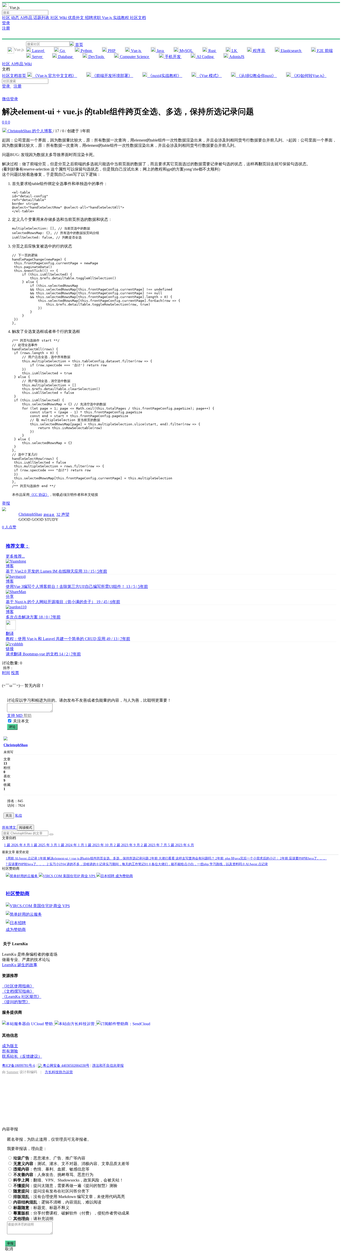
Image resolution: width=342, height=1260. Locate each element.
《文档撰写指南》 (18, 991)
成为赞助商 (124, 876)
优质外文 (76, 18)
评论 (12, 727)
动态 (15, 18)
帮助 (28, 715)
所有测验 (10, 1051)
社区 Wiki (59, 18)
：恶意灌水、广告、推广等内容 (49, 1158)
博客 (10, 566)
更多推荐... (15, 556)
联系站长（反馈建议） (22, 1056)
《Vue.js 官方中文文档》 (54, 76)
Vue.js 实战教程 (116, 18)
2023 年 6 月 (181, 845)
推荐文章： (18, 546)
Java (160, 51)
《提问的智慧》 (16, 1002)
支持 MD (15, 715)
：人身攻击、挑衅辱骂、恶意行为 (53, 1174)
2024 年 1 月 (71, 845)
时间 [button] (6, 673)
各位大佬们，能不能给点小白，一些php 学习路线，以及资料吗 (196, 864)
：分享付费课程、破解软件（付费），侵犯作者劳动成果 (71, 1213)
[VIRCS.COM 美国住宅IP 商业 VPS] (67, 876)
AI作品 (26, 18)
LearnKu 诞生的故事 (19, 965)
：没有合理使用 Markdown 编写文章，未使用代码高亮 (69, 1196)
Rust (212, 51)
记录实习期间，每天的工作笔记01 (123, 864)
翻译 (10, 633)
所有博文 (9, 827)
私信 (18, 815)
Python (86, 51)
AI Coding (205, 57)
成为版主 (10, 1046)
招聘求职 (93, 18)
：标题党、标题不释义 (41, 1207)
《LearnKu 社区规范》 (21, 996)
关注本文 (21, 721)
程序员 (259, 51)
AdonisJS (236, 57)
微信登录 (10, 99)
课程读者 (49, 514)
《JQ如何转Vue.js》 (308, 76)
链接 (10, 649)
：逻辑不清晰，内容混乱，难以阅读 (57, 1202)
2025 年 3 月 (44, 845)
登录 (6, 23)
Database (65, 57)
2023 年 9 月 (127, 845)
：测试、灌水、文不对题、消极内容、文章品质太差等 (71, 1163)
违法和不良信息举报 (108, 1065)
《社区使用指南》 (18, 986)
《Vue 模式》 (209, 76)
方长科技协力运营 (59, 1072)
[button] (51, 834)
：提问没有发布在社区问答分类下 (51, 1191)
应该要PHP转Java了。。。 (303, 858)
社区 (6, 18)
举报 (10, 1243)
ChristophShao (30, 514)
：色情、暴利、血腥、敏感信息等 (51, 1169)
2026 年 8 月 (17, 845)
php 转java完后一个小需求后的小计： (247, 858)
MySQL (186, 51)
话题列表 (41, 18)
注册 (6, 28)
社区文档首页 (14, 76)
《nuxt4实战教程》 (164, 76)
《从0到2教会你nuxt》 (256, 76)
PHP (111, 51)
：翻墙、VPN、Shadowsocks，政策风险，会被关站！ (68, 1180)
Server (37, 57)
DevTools (96, 57)
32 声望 (62, 514)
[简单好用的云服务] (22, 876)
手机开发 (173, 57)
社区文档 (138, 18)
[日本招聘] (105, 876)
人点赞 (9, 527)
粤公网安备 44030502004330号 (65, 1065)
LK (234, 51)
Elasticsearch (291, 51)
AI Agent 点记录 (22, 858)
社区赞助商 (18, 893)
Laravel (38, 51)
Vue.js (136, 51)
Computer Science (134, 57)
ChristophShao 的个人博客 (30, 131)
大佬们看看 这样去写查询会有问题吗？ (182, 858)
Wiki (28, 64)
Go (62, 51)
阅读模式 (25, 827)
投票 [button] (15, 673)
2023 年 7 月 (154, 845)
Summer (13, 1072)
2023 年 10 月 (99, 845)
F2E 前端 (324, 51)
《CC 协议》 (39, 495)
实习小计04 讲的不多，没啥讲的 (72, 864)
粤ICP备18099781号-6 (18, 1065)
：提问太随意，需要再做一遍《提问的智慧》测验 (65, 1185)
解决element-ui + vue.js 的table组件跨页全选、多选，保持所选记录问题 (93, 858)
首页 (78, 45)
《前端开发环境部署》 (112, 76)
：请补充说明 (33, 1218)
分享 (10, 596)
